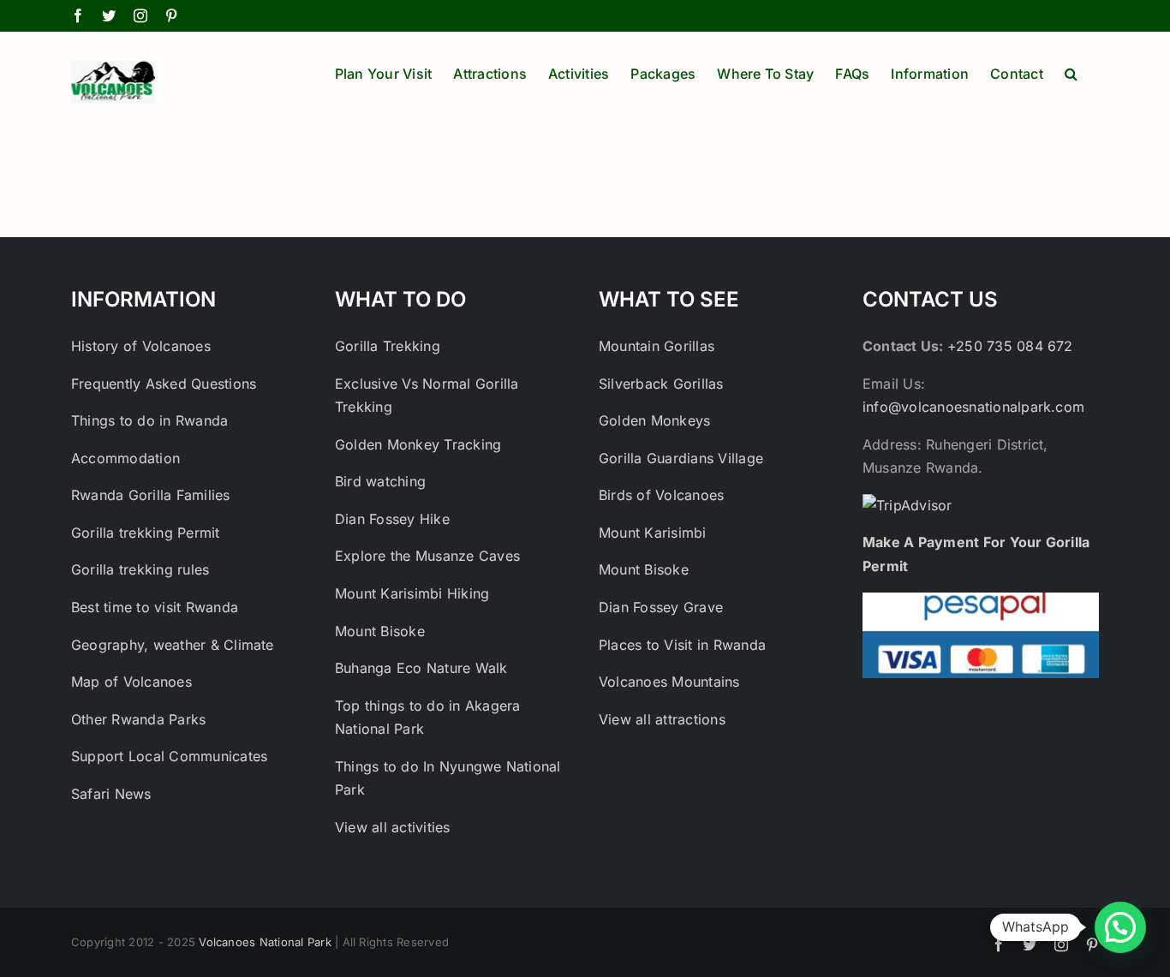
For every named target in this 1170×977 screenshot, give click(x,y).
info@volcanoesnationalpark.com (973, 406)
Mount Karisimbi (653, 532)
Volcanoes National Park (265, 942)
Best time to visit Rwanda (154, 607)
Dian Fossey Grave (661, 607)
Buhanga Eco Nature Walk (421, 667)
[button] (1071, 72)
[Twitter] (109, 15)
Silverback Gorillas (661, 383)
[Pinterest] (171, 15)
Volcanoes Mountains (669, 681)
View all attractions (662, 719)
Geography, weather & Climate (172, 644)
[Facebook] (78, 15)
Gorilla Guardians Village (681, 458)
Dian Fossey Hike (392, 518)
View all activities (393, 827)
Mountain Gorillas (656, 345)
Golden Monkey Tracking (418, 444)
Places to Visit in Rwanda (682, 644)
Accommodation (125, 458)
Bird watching (380, 481)
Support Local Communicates (169, 756)
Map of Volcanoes (131, 681)
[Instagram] (140, 15)
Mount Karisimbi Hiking (412, 593)
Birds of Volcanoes (661, 494)
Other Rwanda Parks (138, 719)
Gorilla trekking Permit (145, 532)
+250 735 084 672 (1010, 345)
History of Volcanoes (141, 345)
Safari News (111, 793)
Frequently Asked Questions (163, 383)
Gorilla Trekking (390, 345)
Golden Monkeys (654, 420)
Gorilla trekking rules (140, 569)
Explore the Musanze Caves (429, 555)
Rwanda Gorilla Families (150, 494)
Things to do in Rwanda (149, 420)
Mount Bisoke (380, 631)
